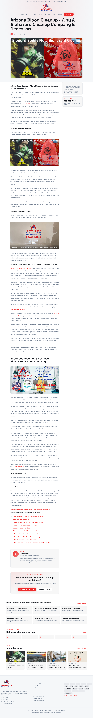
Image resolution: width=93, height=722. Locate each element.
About (27, 14)
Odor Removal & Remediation (40, 688)
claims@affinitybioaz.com (44, 1)
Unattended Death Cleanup (39, 692)
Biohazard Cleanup (37, 698)
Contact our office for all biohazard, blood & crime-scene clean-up (30, 509)
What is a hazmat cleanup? (21, 519)
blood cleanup (26, 103)
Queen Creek (67, 691)
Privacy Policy (51, 710)
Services (34, 14)
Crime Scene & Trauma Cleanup (40, 683)
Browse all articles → (82, 648)
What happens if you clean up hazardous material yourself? (31, 543)
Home (22, 14)
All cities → (84, 632)
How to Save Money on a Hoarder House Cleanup (28, 522)
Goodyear (75, 688)
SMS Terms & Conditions (60, 710)
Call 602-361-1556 (28, 589)
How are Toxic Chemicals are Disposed (25, 525)
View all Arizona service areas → (71, 695)
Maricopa (82, 691)
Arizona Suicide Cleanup (38, 700)
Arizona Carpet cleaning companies (21, 268)
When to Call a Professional (21, 528)
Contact (60, 14)
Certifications (42, 14)
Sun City (87, 686)
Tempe (66, 686)
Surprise (81, 686)
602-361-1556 (31, 1)
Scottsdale (72, 684)
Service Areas (68, 681)
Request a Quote (44, 589)
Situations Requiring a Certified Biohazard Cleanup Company (71, 91)
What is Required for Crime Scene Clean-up (26, 537)
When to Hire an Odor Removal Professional (26, 534)
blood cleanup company (17, 309)
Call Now (70, 14)
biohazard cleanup (18, 466)
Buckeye (81, 688)
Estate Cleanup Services (38, 696)
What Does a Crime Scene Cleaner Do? (25, 540)
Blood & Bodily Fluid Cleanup (39, 690)
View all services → (82, 603)
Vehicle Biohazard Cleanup (39, 694)
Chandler (83, 684)
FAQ (49, 14)
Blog (54, 14)
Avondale (87, 688)
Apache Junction (68, 693)
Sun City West (68, 688)
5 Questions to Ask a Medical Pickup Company (27, 531)
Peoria (76, 686)
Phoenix (66, 684)
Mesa (78, 684)
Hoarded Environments (38, 685)
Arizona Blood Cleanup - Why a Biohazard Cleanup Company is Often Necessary (72, 88)
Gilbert (71, 686)
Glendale (89, 684)
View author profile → (25, 565)
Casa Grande (75, 691)
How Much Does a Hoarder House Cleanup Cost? (28, 516)
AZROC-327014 (4, 689)
